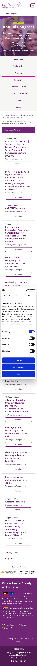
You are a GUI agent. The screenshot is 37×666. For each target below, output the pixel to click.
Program (18, 73)
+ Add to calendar (18, 45)
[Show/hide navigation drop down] (32, 5)
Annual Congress (11, 14)
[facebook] (12, 661)
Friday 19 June (10, 559)
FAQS (18, 107)
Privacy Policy (9, 625)
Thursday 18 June (11, 553)
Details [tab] (18, 296)
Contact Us (8, 628)
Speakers (18, 80)
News (18, 100)
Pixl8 (29, 652)
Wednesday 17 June (12, 130)
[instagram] (20, 661)
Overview (18, 59)
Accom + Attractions (18, 93)
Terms (23, 625)
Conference (18, 23)
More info (18, 164)
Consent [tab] (7, 296)
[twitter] (24, 661)
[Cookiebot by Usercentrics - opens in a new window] (26, 290)
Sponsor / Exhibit (18, 86)
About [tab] (30, 296)
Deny (18, 374)
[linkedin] (16, 661)
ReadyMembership (18, 657)
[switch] (32, 338)
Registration (18, 66)
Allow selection (18, 367)
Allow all (18, 360)
